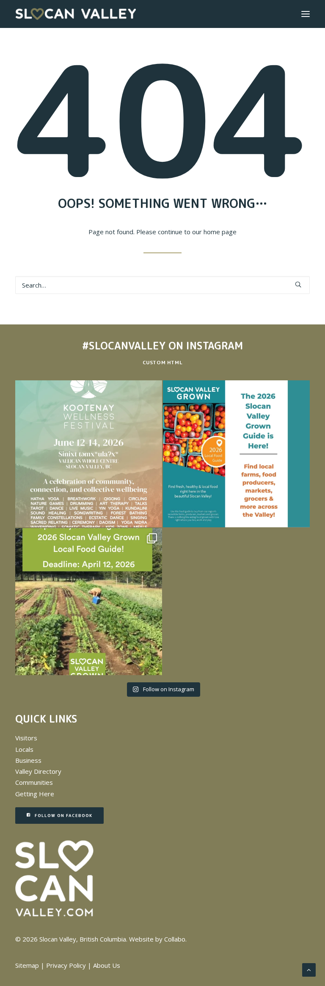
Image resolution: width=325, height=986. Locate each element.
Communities (34, 782)
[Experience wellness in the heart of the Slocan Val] (88, 453)
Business (28, 760)
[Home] (54, 878)
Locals (24, 749)
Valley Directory (38, 771)
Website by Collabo (157, 939)
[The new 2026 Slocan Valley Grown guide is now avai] (236, 453)
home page (220, 231)
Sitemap (27, 965)
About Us (106, 965)
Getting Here (34, 793)
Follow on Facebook (63, 815)
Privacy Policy (66, 965)
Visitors (26, 738)
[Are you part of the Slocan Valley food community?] (88, 601)
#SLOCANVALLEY (123, 345)
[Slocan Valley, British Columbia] (75, 14)
